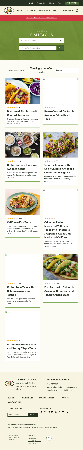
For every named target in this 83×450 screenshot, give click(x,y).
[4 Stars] (15, 107)
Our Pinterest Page (60, 412)
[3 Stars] (13, 107)
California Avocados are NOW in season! (41, 18)
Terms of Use (31, 435)
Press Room (18, 427)
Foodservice (41, 3)
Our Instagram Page (49, 412)
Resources (26, 427)
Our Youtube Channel (56, 412)
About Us (10, 427)
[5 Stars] (17, 107)
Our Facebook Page (45, 412)
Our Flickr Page (63, 412)
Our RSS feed (67, 412)
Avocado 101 (67, 10)
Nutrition (30, 10)
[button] (49, 438)
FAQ (59, 3)
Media (51, 3)
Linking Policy (32, 443)
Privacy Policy (32, 438)
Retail (31, 3)
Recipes (19, 10)
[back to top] (49, 438)
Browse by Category (29, 40)
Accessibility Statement (34, 441)
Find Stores (72, 3)
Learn (49, 387)
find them (68, 390)
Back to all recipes (16, 70)
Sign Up (33, 414)
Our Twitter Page (52, 412)
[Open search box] (77, 10)
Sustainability (43, 10)
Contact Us (34, 427)
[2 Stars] (10, 107)
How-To (55, 10)
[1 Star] (8, 107)
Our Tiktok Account (41, 412)
